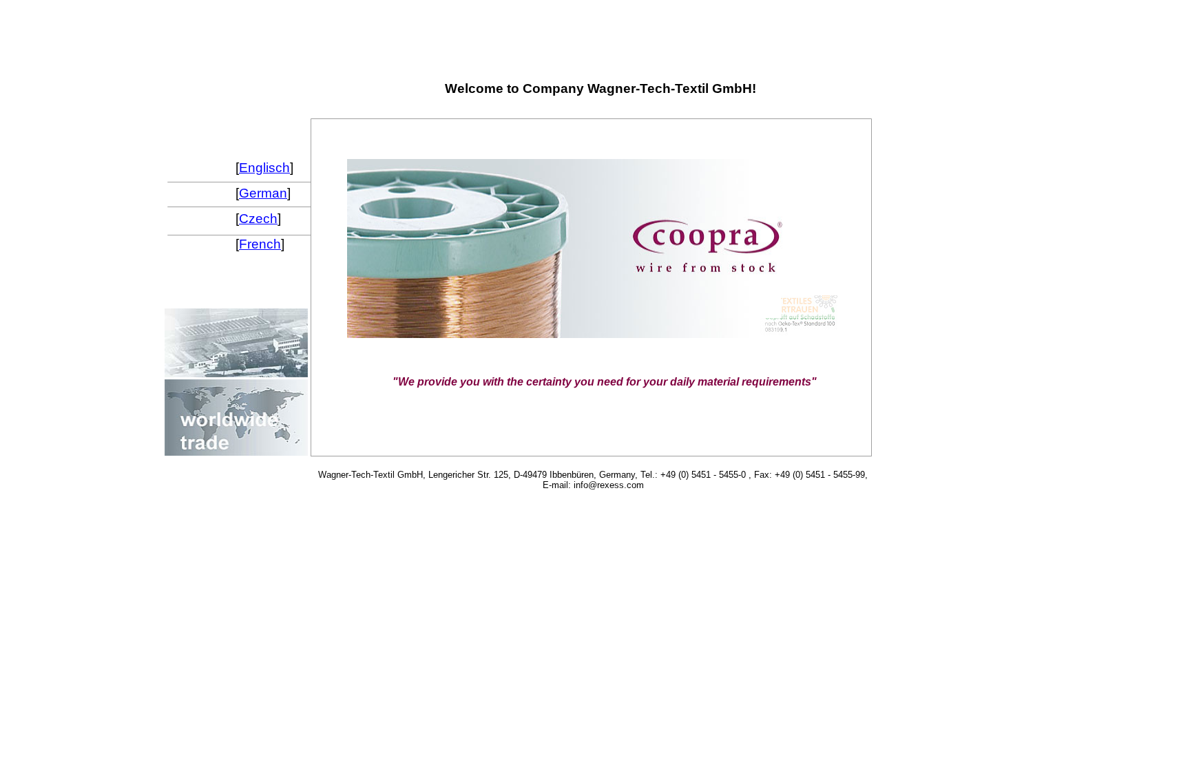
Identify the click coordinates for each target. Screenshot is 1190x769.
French (260, 244)
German (263, 193)
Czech (258, 218)
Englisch (264, 167)
